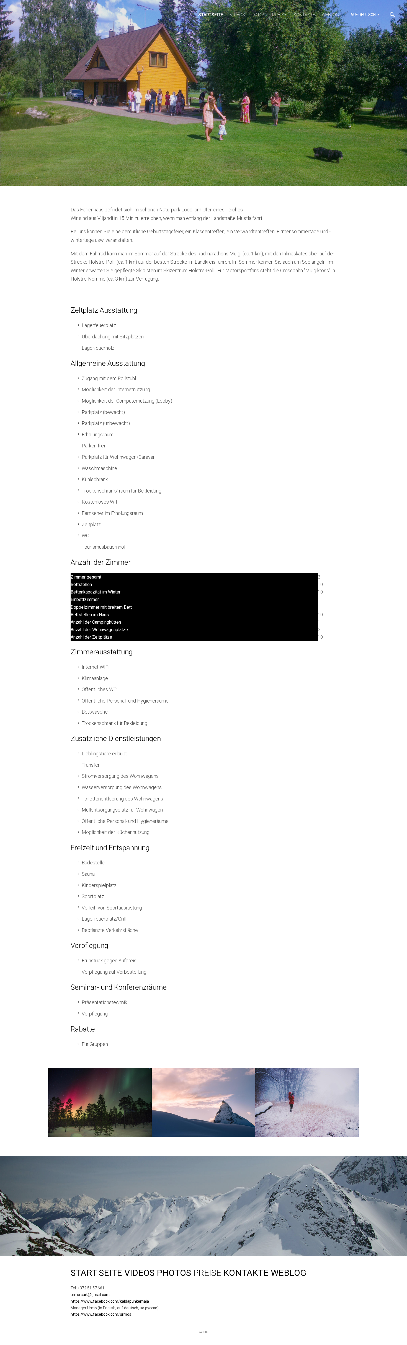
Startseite (210, 14)
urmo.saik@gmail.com (90, 1294)
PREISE (207, 1273)
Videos (237, 14)
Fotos (259, 14)
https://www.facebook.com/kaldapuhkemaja (110, 1301)
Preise (279, 14)
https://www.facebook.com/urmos (101, 1314)
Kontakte (304, 14)
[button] (364, 14)
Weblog (330, 14)
